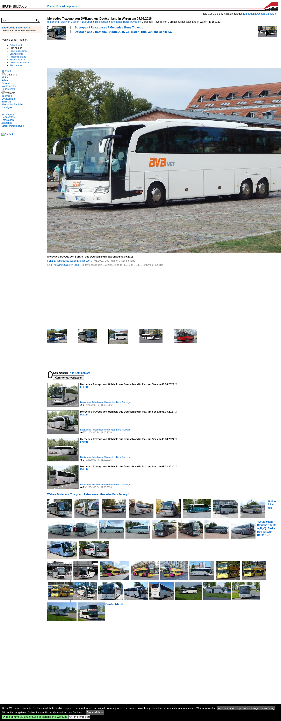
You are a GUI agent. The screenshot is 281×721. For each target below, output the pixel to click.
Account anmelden (266, 13)
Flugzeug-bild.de (18, 56)
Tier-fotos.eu (16, 65)
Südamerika (8, 89)
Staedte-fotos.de (18, 59)
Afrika (4, 77)
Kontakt (60, 6)
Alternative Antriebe (12, 104)
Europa (5, 83)
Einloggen (249, 13)
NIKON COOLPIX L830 (67, 264)
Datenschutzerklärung (12, 126)
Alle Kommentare (80, 373)
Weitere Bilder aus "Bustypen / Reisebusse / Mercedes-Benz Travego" (88, 494)
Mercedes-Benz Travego (125, 21)
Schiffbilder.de (16, 54)
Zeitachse (6, 122)
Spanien (6, 70)
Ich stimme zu (79, 716)
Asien (4, 80)
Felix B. (51, 260)
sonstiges (6, 107)
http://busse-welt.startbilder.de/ (73, 260)
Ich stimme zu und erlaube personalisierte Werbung (35, 716)
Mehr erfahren (95, 712)
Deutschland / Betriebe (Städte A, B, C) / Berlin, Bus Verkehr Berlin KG (123, 31)
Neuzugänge (8, 114)
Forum (51, 6)
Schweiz (6, 101)
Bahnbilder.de (16, 45)
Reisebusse (102, 21)
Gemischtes (8, 117)
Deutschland (114, 604)
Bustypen (87, 21)
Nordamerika (8, 86)
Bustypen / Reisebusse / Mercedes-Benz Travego (109, 27)
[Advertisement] (122, 50)
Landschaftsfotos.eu (20, 62)
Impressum (73, 6)
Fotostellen (7, 120)
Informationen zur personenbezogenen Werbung (245, 708)
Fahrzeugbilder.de (19, 51)
